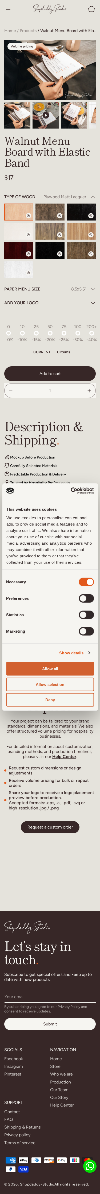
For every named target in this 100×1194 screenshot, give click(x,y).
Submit (50, 1023)
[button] (10, 8)
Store (55, 1066)
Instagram (13, 1066)
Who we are (61, 1074)
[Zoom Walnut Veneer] (63, 239)
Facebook (13, 1058)
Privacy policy (17, 1134)
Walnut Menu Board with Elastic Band (68, 30)
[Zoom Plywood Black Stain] (94, 220)
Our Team (59, 1089)
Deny (50, 700)
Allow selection (50, 684)
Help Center (64, 756)
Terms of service (19, 1142)
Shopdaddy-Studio (37, 1184)
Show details (71, 652)
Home (10, 30)
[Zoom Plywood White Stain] (31, 239)
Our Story (59, 1097)
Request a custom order (50, 827)
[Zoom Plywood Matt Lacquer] (31, 220)
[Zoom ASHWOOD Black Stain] (63, 258)
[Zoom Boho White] (31, 277)
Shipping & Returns (22, 1127)
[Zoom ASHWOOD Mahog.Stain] (31, 258)
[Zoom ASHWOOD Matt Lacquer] (94, 239)
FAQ (8, 1119)
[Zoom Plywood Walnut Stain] (63, 220)
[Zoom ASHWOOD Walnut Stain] (94, 258)
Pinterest (12, 1074)
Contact (12, 1111)
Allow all (50, 669)
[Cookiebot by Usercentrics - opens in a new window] (71, 490)
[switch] (86, 598)
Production (60, 1082)
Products (28, 30)
